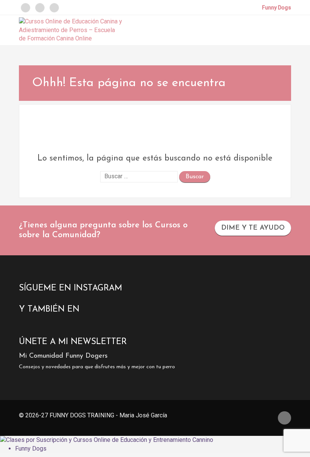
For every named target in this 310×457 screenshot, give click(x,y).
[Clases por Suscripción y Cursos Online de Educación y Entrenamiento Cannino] (106, 439)
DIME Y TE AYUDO (253, 228)
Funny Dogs (30, 448)
